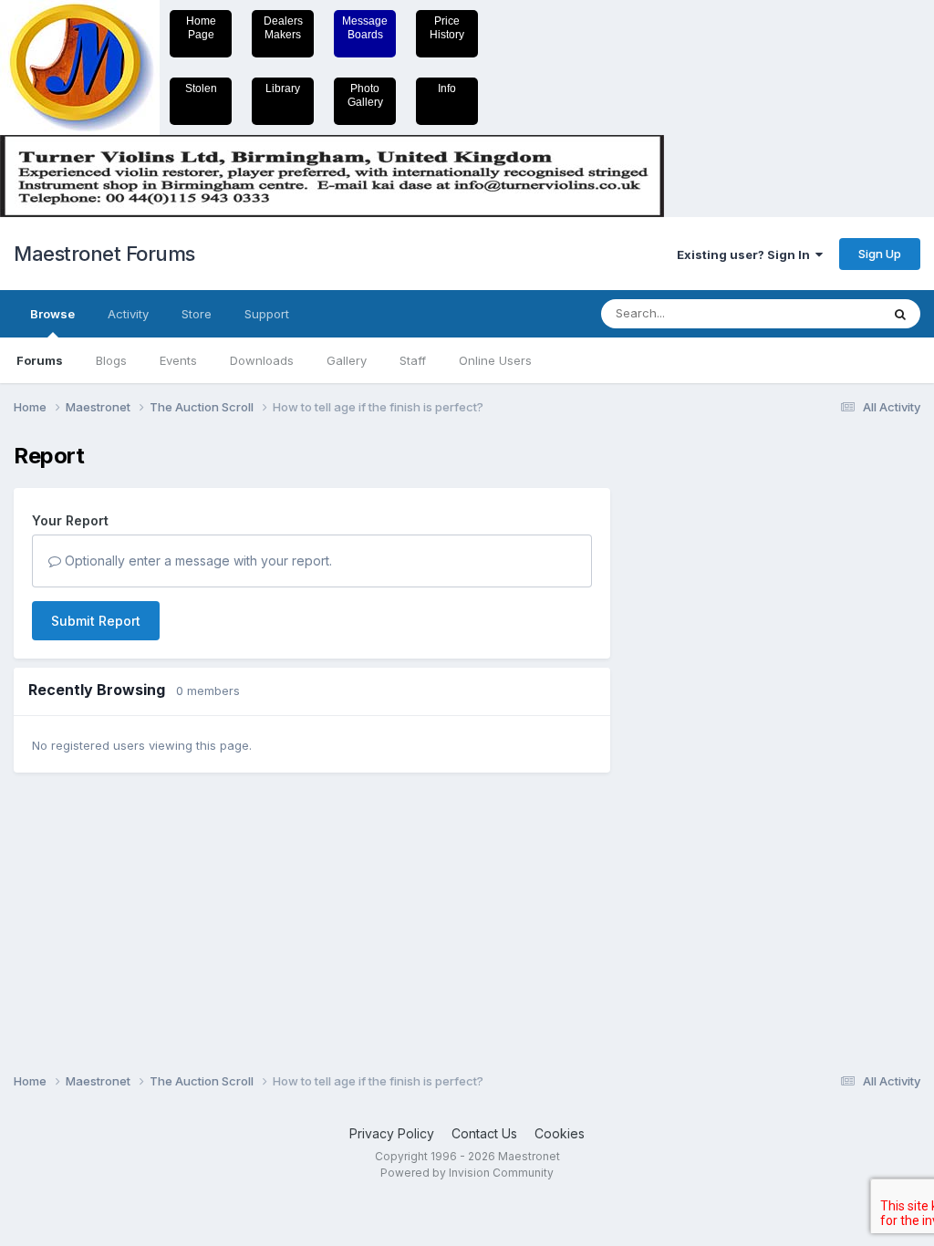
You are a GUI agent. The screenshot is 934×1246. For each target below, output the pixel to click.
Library (282, 88)
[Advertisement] (701, 717)
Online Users (495, 360)
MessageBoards (365, 28)
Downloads (262, 360)
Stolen (201, 88)
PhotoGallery (365, 95)
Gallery (347, 360)
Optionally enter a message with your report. (196, 560)
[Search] (900, 313)
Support (266, 313)
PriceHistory (447, 28)
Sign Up (879, 253)
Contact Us (484, 1133)
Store (197, 313)
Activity (128, 313)
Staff (413, 360)
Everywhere (824, 313)
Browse (52, 313)
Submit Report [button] (95, 620)
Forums (39, 360)
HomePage (201, 28)
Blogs (111, 360)
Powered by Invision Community (467, 1172)
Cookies (559, 1133)
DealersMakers (283, 28)
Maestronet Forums (104, 253)
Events (178, 360)
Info (447, 88)
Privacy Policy (391, 1133)
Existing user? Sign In (746, 254)
